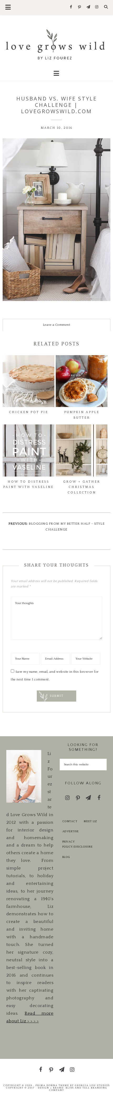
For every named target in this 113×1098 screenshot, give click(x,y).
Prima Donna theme (52, 1085)
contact (70, 821)
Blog (66, 857)
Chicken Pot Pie (28, 412)
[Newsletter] (88, 7)
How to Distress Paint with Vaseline (28, 484)
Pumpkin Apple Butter (81, 414)
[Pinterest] (79, 7)
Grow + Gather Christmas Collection (81, 487)
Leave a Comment (56, 325)
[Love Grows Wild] (56, 44)
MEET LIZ (90, 821)
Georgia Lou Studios (92, 1085)
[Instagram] (97, 7)
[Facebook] (71, 7)
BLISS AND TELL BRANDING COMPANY (78, 1088)
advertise (70, 831)
